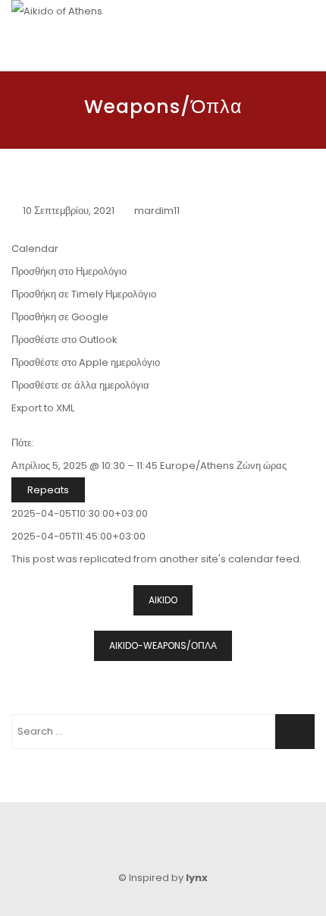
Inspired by (168, 877)
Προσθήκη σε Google (59, 317)
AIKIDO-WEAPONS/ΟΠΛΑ (163, 645)
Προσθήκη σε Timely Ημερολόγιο (83, 294)
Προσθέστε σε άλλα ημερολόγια (80, 385)
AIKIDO (163, 599)
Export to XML (42, 408)
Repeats (48, 490)
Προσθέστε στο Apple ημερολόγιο (85, 362)
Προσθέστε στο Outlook (64, 339)
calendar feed (263, 559)
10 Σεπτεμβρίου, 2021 (68, 210)
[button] (69, 271)
